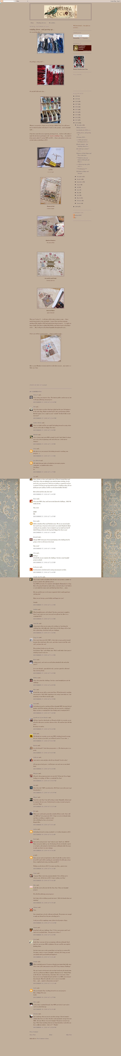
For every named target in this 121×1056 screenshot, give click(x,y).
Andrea (35, 829)
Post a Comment (34, 1032)
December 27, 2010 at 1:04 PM (44, 430)
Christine (35, 1014)
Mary (34, 885)
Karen (35, 521)
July (78, 187)
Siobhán (35, 609)
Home (32, 23)
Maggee (35, 797)
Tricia (35, 448)
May (78, 192)
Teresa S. (35, 395)
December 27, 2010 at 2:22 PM (44, 562)
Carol (34, 939)
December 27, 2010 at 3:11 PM (44, 605)
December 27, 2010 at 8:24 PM (44, 729)
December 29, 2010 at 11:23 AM (44, 983)
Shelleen (35, 677)
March (79, 198)
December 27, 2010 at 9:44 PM (44, 769)
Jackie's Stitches (37, 423)
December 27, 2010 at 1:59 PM (44, 548)
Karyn (35, 499)
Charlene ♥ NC (78, 215)
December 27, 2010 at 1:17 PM (44, 472)
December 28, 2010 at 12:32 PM (44, 923)
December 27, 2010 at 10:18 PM (44, 792)
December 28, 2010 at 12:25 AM (44, 806)
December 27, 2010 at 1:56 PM (44, 532)
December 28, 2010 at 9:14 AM (44, 868)
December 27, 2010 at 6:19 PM (44, 699)
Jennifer (35, 961)
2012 (76, 117)
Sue (34, 785)
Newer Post (32, 1035)
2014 (76, 112)
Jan (34, 476)
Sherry (35, 1002)
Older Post (69, 1035)
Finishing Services (41, 23)
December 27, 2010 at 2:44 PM (44, 572)
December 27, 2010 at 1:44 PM (44, 494)
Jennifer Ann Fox (37, 577)
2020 (76, 96)
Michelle (35, 434)
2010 (76, 123)
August (79, 184)
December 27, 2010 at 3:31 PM (44, 619)
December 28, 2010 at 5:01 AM (44, 824)
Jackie (35, 988)
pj (33, 855)
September (80, 182)
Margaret (35, 773)
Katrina (35, 745)
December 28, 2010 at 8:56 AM (44, 850)
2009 (76, 206)
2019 (76, 99)
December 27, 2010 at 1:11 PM (44, 456)
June (78, 190)
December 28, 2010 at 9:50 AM (44, 903)
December (79, 125)
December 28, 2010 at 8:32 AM (44, 834)
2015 (76, 109)
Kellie (34, 733)
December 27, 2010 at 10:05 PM (44, 781)
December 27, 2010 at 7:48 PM (44, 713)
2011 (76, 120)
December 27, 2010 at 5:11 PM (44, 655)
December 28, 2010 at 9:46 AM (44, 880)
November (79, 176)
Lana (34, 703)
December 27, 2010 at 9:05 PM (44, 753)
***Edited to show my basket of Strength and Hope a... (82, 159)
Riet (34, 811)
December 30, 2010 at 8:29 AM (44, 1009)
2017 (76, 104)
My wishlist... (52, 23)
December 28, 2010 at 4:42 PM (44, 935)
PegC (34, 839)
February (79, 200)
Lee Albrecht (36, 460)
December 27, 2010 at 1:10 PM (44, 444)
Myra (34, 689)
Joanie (35, 873)
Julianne (35, 907)
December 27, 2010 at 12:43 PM (44, 418)
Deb (34, 406)
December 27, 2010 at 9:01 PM (44, 741)
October (79, 179)
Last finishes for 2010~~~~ (83, 130)
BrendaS (35, 537)
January (79, 203)
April (78, 195)
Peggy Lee (36, 637)
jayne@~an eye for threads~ (40, 717)
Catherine (35, 757)
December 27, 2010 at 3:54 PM (44, 633)
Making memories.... (81, 127)
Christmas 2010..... (81, 137)
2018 (76, 101)
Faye (75, 217)
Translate (85, 38)
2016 (76, 107)
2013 (76, 115)
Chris (34, 553)
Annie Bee (36, 623)
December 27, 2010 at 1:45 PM (44, 516)
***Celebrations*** (81, 169)
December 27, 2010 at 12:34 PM (44, 402)
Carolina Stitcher (60, 11)
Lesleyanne (36, 567)
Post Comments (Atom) (43, 1038)
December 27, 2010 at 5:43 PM (44, 673)
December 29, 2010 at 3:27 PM (44, 997)
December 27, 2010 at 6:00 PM (44, 685)
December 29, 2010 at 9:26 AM (44, 957)
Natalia (35, 927)
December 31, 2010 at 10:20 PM (44, 1027)
